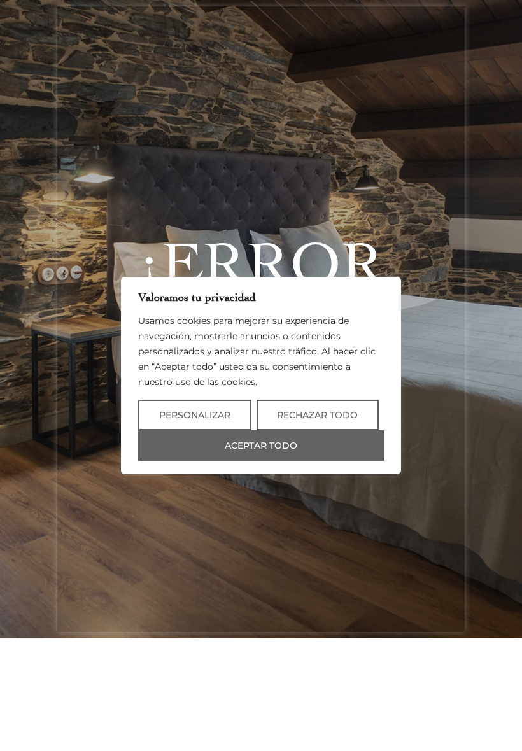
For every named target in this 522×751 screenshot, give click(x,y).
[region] (261, 375)
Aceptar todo (261, 445)
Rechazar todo (317, 415)
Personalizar (194, 415)
